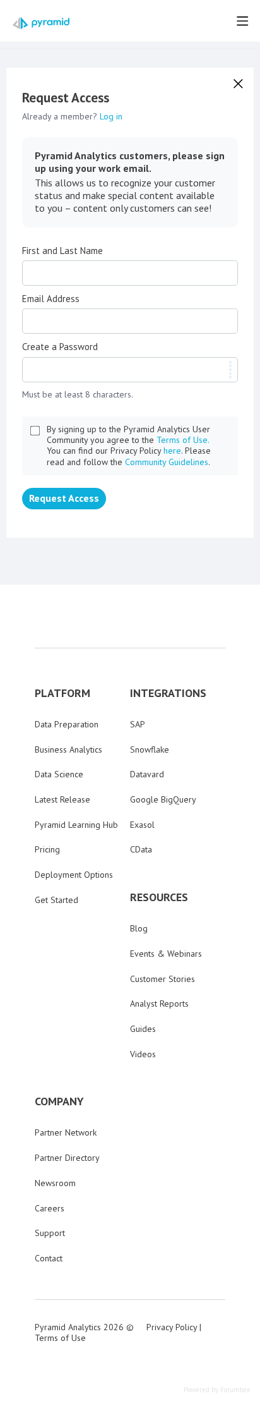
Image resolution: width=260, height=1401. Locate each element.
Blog (139, 928)
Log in (111, 116)
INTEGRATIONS (168, 693)
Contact (48, 1258)
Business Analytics (68, 749)
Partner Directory (67, 1157)
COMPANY (59, 1101)
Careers (49, 1208)
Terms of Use (60, 1337)
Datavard (147, 774)
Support (50, 1233)
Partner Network (66, 1132)
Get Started (56, 900)
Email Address (51, 299)
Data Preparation (66, 724)
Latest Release (62, 799)
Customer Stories (162, 979)
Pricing (47, 849)
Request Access (64, 498)
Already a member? (72, 116)
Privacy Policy (171, 1327)
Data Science (59, 774)
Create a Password (60, 347)
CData (141, 849)
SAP (137, 724)
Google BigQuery (163, 799)
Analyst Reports (159, 1003)
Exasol (142, 824)
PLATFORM (62, 693)
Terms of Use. (183, 440)
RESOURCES (159, 897)
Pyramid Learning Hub (76, 824)
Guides (143, 1028)
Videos (143, 1054)
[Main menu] (242, 20)
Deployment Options (74, 874)
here (172, 450)
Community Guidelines (166, 462)
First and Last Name (62, 251)
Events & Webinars (166, 953)
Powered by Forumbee (217, 1390)
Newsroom (55, 1183)
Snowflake (149, 749)
